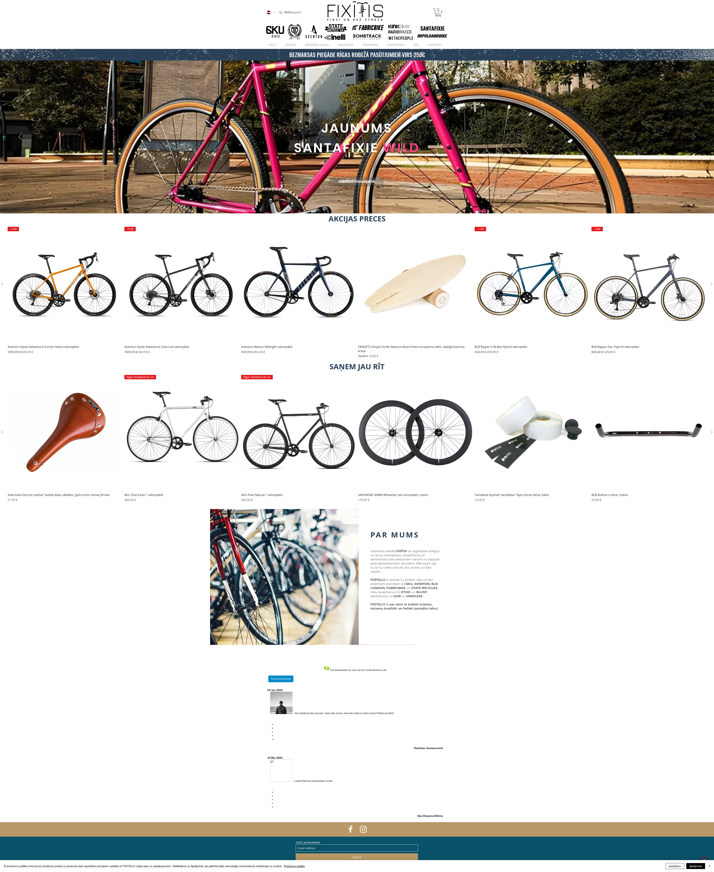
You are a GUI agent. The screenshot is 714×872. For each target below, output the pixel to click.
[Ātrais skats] (298, 284)
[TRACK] (355, 204)
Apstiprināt (695, 866)
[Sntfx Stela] (348, 204)
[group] (357, 293)
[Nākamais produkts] (712, 284)
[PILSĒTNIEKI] (365, 204)
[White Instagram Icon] (363, 829)
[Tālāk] (693, 136)
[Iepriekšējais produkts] (2, 284)
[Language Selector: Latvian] (271, 12)
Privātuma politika (294, 866)
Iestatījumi (675, 866)
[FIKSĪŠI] (358, 204)
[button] (438, 12)
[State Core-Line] (368, 204)
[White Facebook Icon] (350, 829)
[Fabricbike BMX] (352, 204)
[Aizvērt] (709, 866)
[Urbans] (345, 204)
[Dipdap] (362, 204)
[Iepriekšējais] (20, 136)
